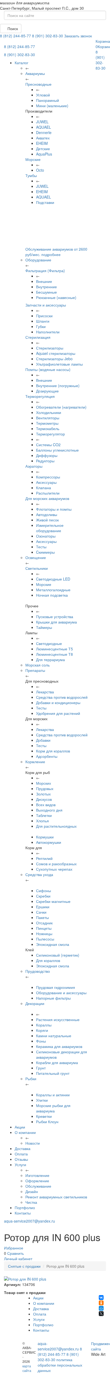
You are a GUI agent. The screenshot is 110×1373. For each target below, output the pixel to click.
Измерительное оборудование (50, 527)
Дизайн (31, 1191)
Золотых (43, 794)
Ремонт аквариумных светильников (56, 1196)
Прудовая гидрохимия (55, 987)
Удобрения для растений (58, 713)
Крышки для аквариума (56, 622)
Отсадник (44, 922)
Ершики (42, 906)
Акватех (43, 137)
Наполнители (48, 331)
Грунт (41, 1068)
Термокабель (47, 428)
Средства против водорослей (62, 697)
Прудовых (44, 788)
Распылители (48, 493)
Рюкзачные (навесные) (56, 297)
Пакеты (42, 917)
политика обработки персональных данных (60, 1365)
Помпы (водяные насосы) (47, 369)
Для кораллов (48, 960)
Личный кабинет (18, 1258)
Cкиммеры (45, 552)
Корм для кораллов (53, 751)
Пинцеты (44, 928)
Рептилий (44, 858)
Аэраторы (33, 466)
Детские (43, 148)
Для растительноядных (56, 826)
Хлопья (42, 820)
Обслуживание (38, 1186)
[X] (101, 1313)
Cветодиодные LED (53, 579)
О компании (25, 1132)
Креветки (44, 1116)
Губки (41, 326)
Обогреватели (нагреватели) (61, 407)
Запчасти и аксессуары (45, 305)
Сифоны (43, 890)
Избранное (13, 1248)
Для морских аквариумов (47, 498)
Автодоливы (46, 514)
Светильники (36, 568)
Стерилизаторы (49, 348)
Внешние (44, 281)
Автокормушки (48, 842)
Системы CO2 (48, 444)
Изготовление (37, 1175)
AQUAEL (43, 127)
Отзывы (21, 1159)
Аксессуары (46, 482)
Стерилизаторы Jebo (54, 358)
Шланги (42, 321)
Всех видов (46, 804)
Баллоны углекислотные (57, 450)
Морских (43, 783)
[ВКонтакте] (101, 1297)
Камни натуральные (53, 1035)
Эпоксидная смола (52, 944)
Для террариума (50, 659)
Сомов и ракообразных (56, 863)
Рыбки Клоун (47, 1121)
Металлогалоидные (53, 589)
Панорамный (47, 100)
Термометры (47, 423)
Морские (33, 159)
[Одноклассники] (101, 1302)
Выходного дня (49, 810)
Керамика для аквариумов (59, 1046)
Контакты (23, 1213)
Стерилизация (37, 337)
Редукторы (45, 460)
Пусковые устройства (54, 616)
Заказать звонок (78, 35)
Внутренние (46, 286)
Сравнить (15, 1253)
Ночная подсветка (52, 595)
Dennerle (44, 132)
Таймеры (44, 627)
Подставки (45, 202)
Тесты (41, 546)
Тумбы (31, 175)
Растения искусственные (58, 1019)
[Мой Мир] (101, 1308)
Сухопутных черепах (54, 869)
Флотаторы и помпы (54, 509)
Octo (40, 170)
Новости (32, 1143)
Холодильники (48, 412)
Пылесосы (45, 939)
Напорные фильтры (53, 998)
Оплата (21, 1153)
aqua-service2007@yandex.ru (29, 1221)
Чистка (31, 1202)
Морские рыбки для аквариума (53, 1108)
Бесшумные (46, 292)
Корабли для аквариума (57, 1062)
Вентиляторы (47, 417)
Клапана (43, 487)
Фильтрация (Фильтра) (45, 270)
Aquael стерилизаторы (55, 353)
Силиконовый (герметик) (57, 955)
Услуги (20, 1164)
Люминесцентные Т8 (54, 654)
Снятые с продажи (24, 1266)
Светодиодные (49, 643)
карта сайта (26, 1368)
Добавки (43, 740)
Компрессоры (48, 477)
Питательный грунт (52, 1073)
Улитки (42, 1100)
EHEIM (42, 143)
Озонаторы (46, 536)
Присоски (44, 315)
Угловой (43, 95)
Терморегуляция (40, 396)
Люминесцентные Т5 (54, 648)
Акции (20, 1127)
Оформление (37, 1180)
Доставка (22, 1148)
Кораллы (44, 1025)
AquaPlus (44, 154)
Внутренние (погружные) (58, 385)
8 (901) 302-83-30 (47, 35)
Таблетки (44, 815)
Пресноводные (38, 84)
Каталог (21, 62)
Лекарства (45, 691)
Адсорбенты (46, 756)
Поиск (12, 28)
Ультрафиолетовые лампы (59, 364)
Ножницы (44, 933)
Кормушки (45, 836)
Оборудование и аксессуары (61, 992)
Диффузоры (46, 455)
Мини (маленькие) (52, 105)
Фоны (41, 1041)
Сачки (41, 912)
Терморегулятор (50, 434)
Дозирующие (47, 391)
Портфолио (25, 1207)
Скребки (43, 896)
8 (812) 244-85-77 (15, 35)
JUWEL (42, 121)
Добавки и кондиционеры (58, 702)
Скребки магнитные (53, 901)
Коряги (42, 1030)
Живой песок (47, 519)
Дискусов (44, 799)
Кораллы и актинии (53, 1094)
